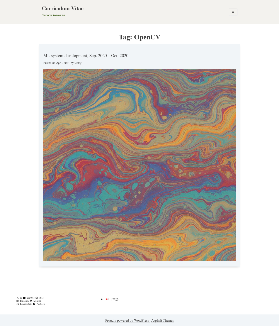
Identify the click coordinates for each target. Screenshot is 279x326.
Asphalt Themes (162, 320)
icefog (78, 63)
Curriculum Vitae (62, 8)
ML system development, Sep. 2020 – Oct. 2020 (85, 55)
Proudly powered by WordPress (127, 320)
